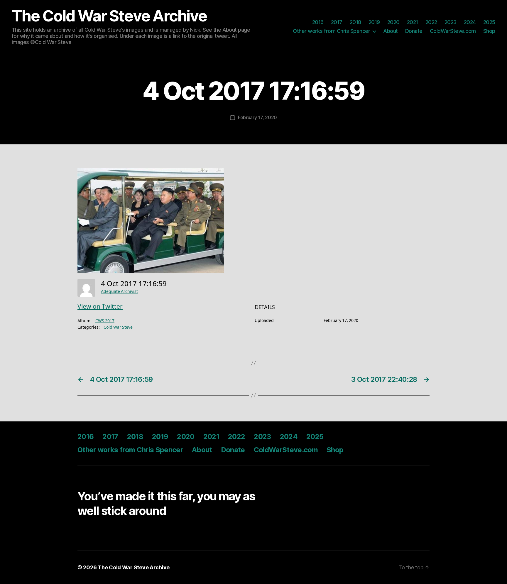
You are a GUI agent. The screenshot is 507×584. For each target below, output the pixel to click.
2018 (355, 22)
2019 (374, 22)
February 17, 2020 (257, 117)
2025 (489, 22)
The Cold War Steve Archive (109, 16)
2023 (451, 22)
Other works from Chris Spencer (331, 31)
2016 (318, 22)
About (390, 31)
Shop (489, 31)
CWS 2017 (104, 320)
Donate (413, 31)
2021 (412, 22)
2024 (470, 22)
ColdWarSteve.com (453, 31)
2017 (336, 22)
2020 (393, 22)
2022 (431, 22)
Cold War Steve (118, 327)
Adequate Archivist (119, 291)
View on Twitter (100, 307)
